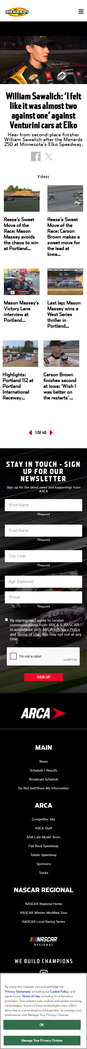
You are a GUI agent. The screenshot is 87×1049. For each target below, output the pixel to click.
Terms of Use (28, 634)
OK (42, 1025)
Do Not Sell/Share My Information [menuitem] (43, 788)
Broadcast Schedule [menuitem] (43, 779)
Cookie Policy (59, 991)
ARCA (43, 805)
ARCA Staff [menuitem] (43, 828)
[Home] (18, 12)
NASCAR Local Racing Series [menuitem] (43, 922)
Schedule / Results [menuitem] (43, 770)
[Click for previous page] (31, 432)
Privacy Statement (17, 991)
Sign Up (43, 677)
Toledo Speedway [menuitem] (43, 855)
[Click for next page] (51, 432)
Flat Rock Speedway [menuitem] (43, 846)
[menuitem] (43, 937)
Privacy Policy (68, 629)
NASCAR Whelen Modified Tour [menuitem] (43, 913)
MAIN (43, 748)
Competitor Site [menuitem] (43, 819)
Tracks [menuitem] (43, 873)
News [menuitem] (43, 761)
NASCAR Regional (43, 890)
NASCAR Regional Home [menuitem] (43, 904)
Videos (43, 176)
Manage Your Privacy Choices (42, 1040)
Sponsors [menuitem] (43, 864)
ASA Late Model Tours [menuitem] (43, 837)
